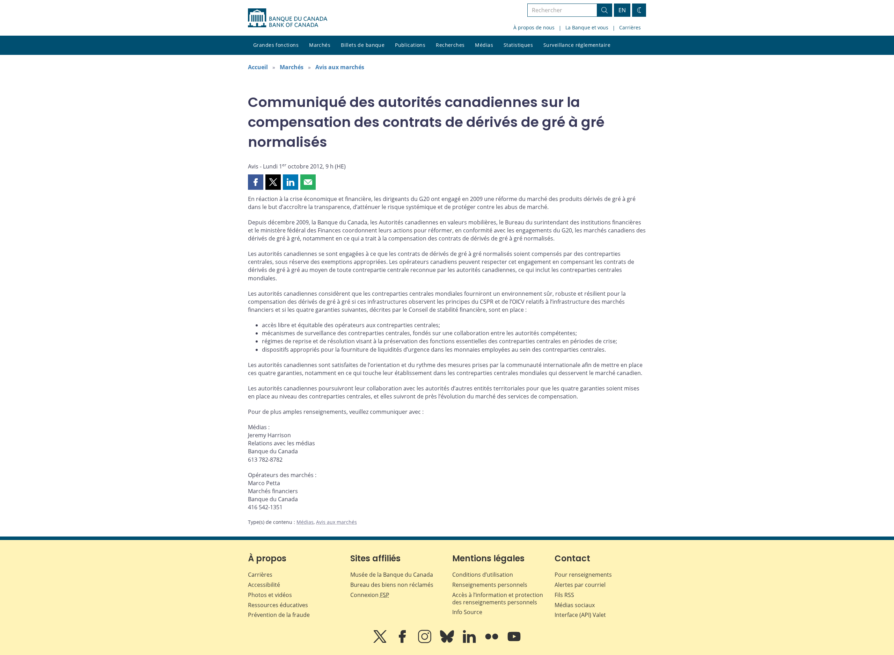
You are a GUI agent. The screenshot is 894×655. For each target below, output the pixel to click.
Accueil (258, 67)
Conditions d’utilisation (482, 574)
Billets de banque (362, 45)
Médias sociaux (575, 605)
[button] (255, 182)
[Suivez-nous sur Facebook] (403, 641)
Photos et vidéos (270, 595)
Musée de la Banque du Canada (391, 574)
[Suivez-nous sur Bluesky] (448, 641)
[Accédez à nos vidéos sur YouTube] (514, 641)
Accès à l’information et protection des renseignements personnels (497, 598)
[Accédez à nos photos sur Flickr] (492, 641)
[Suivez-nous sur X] (380, 641)
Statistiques (518, 45)
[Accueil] (287, 17)
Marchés (319, 45)
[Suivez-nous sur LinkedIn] (470, 641)
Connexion (369, 595)
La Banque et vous (586, 27)
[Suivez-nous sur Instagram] (425, 641)
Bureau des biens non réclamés (391, 585)
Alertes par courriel (580, 585)
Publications (410, 45)
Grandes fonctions (276, 45)
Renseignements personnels (489, 585)
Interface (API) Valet (580, 615)
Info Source (467, 612)
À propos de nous (534, 27)
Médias (484, 45)
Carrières (630, 27)
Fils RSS (564, 595)
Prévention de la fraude (279, 615)
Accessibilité (264, 585)
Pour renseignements (583, 574)
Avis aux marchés (339, 67)
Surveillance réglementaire (576, 45)
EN (622, 10)
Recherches (450, 45)
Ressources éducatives (278, 605)
